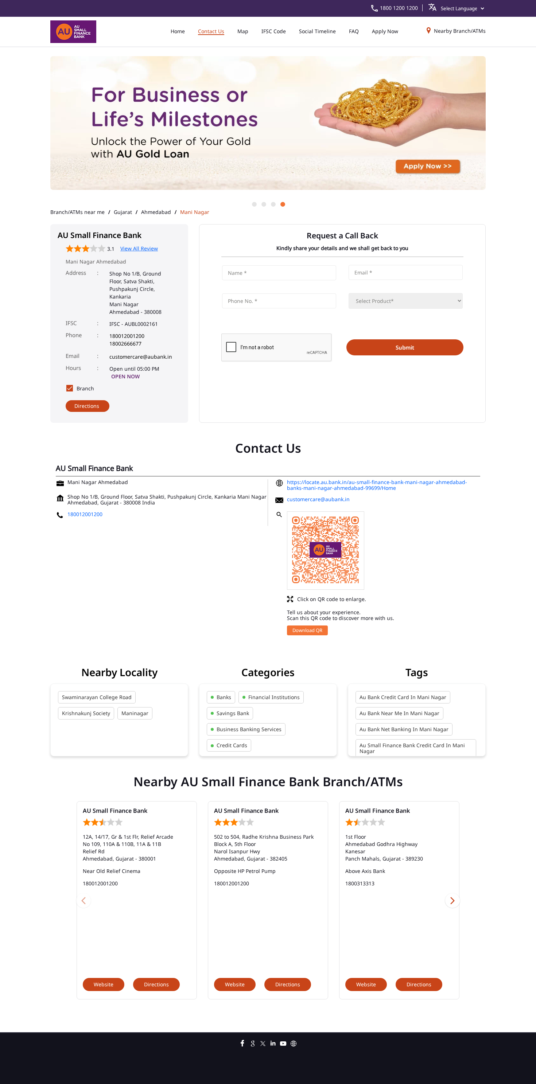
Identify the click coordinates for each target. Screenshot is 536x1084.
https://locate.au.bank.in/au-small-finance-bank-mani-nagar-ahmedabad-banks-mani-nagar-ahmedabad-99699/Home (377, 485)
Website (103, 984)
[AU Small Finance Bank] (73, 31)
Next (452, 900)
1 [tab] (254, 204)
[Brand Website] (293, 1042)
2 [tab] (263, 204)
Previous (83, 900)
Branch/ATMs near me (77, 212)
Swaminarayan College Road (97, 697)
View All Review (139, 248)
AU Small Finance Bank (115, 811)
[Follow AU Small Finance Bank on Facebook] (242, 1042)
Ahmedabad (156, 212)
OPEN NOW (125, 376)
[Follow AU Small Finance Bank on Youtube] (283, 1042)
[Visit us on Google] (253, 1042)
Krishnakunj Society (86, 713)
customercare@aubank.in (140, 356)
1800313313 (359, 883)
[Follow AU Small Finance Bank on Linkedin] (273, 1042)
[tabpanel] (268, 123)
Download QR (307, 630)
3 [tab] (273, 204)
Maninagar (134, 713)
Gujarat (123, 212)
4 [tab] (282, 204)
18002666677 (125, 343)
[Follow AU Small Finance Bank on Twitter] (263, 1042)
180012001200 (126, 335)
